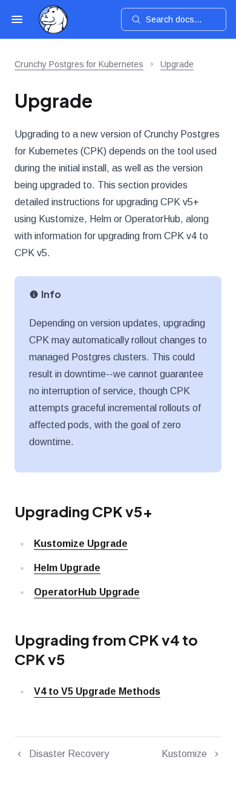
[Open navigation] (17, 19)
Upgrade (177, 64)
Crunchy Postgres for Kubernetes (79, 64)
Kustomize (184, 754)
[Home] (53, 19)
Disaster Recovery (69, 754)
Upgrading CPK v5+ (83, 511)
